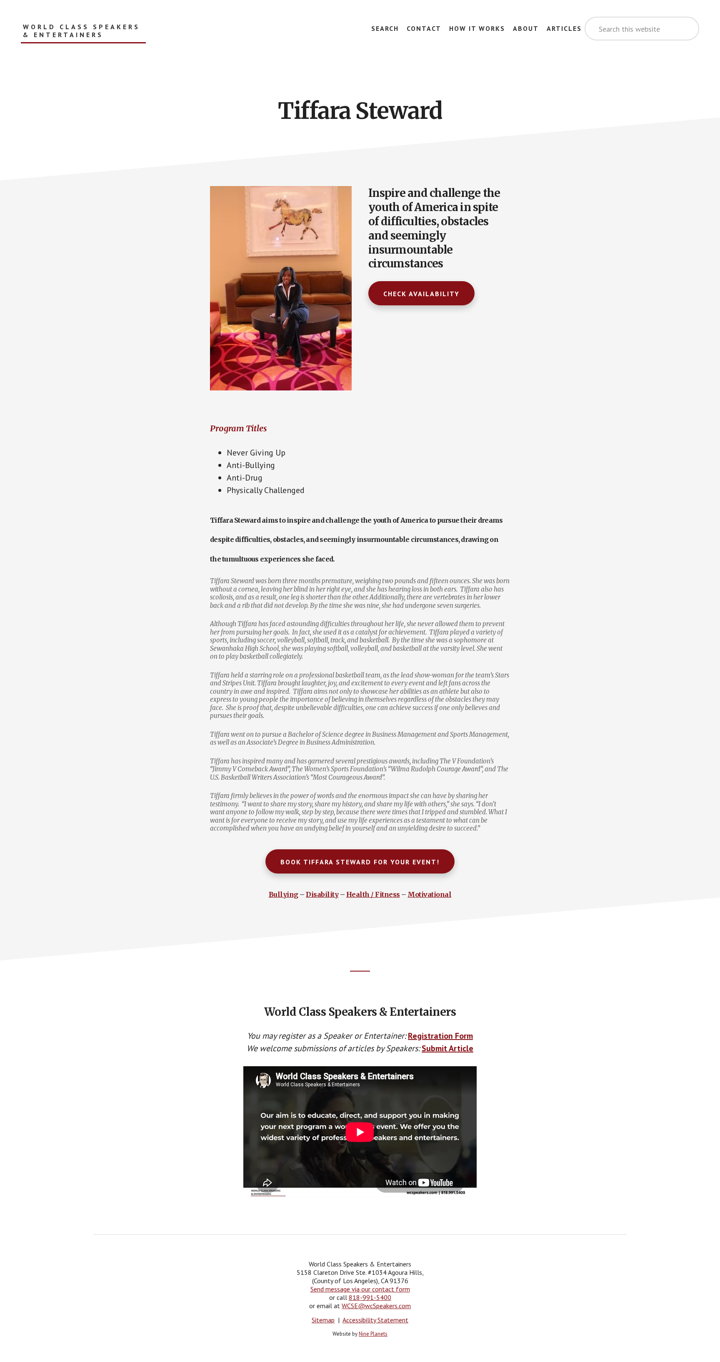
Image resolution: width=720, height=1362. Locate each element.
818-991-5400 (370, 1297)
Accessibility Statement (375, 1320)
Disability (322, 894)
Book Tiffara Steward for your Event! (360, 862)
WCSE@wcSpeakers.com (376, 1306)
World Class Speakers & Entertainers (81, 31)
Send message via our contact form (360, 1289)
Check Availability (421, 294)
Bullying (283, 894)
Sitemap (323, 1320)
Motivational (429, 894)
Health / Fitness (373, 894)
